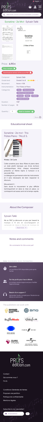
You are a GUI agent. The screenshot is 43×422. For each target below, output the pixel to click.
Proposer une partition (11, 393)
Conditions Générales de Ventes (15, 390)
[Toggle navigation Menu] (40, 6)
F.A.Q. (5, 381)
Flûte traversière (28, 90)
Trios (19, 90)
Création (34, 96)
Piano (27, 96)
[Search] (4, 14)
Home (5, 261)
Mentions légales (9, 400)
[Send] (28, 413)
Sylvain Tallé (20, 77)
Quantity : (5, 111)
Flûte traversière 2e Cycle (25, 93)
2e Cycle (20, 96)
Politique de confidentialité (13, 397)
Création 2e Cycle (23, 99)
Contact (6, 374)
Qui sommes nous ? (10, 378)
